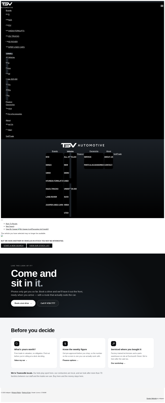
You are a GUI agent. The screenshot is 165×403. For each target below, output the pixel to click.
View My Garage (27, 229)
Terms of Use (26, 392)
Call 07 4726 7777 (48, 303)
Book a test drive (23, 303)
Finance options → (71, 360)
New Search (10, 226)
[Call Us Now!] (160, 146)
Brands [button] (9, 10)
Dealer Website (152, 398)
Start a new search (13, 246)
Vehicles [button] (9, 53)
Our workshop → (118, 363)
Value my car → (20, 360)
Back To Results (11, 224)
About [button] (8, 120)
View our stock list (39, 246)
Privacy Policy (16, 392)
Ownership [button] (10, 105)
